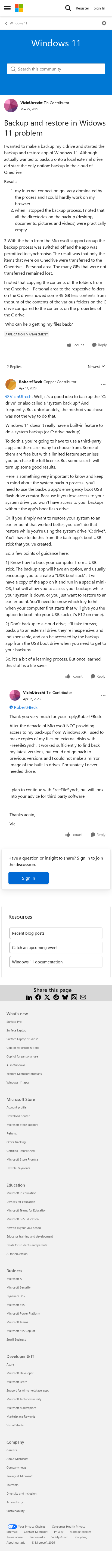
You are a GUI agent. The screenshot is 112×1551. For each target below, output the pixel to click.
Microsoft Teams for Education (26, 1210)
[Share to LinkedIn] (29, 996)
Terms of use (15, 1537)
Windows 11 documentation (37, 961)
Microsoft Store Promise (22, 1159)
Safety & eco (59, 1537)
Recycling (81, 1537)
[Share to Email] (83, 996)
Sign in (28, 878)
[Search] (68, 8)
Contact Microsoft (36, 1532)
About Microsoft (17, 1459)
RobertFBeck (30, 381)
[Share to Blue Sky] (65, 996)
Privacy (58, 1532)
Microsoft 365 (16, 1305)
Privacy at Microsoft (20, 1476)
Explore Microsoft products (24, 1074)
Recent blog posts (28, 933)
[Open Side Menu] (7, 8)
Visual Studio (15, 1425)
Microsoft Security (18, 1287)
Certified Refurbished (21, 1151)
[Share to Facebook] (38, 996)
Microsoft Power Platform (23, 1313)
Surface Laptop (16, 1030)
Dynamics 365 (16, 1296)
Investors (12, 1485)
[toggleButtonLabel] (104, 23)
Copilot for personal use (22, 1056)
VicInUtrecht (31, 102)
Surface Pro (14, 1022)
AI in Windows (16, 1065)
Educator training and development (30, 1236)
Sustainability (15, 1511)
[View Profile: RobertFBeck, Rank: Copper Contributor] (10, 384)
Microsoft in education (21, 1193)
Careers (12, 1450)
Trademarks (37, 1537)
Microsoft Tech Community (24, 1399)
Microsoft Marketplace (21, 1408)
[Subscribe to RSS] (74, 996)
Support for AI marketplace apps (28, 1390)
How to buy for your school (24, 1228)
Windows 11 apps (18, 1082)
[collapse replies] (56, 377)
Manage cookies (80, 1532)
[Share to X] (47, 996)
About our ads (16, 1542)
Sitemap (12, 1532)
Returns (12, 1133)
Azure (10, 1364)
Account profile (16, 1107)
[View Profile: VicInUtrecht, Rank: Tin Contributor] (11, 105)
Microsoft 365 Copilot (21, 1331)
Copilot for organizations (23, 1048)
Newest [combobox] (96, 366)
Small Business (16, 1339)
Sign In (99, 8)
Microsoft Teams (17, 1322)
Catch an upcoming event (35, 947)
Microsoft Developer (20, 1373)
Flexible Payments (18, 1168)
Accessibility (15, 1502)
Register (82, 8)
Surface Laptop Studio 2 (22, 1039)
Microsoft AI (15, 1279)
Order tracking (16, 1142)
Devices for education (21, 1202)
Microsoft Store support (22, 1125)
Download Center (18, 1116)
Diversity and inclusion (21, 1493)
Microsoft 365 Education (23, 1219)
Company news (16, 1467)
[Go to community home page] (19, 8)
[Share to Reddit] (56, 996)
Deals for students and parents (27, 1245)
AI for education (17, 1254)
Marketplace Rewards (21, 1416)
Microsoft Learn (17, 1382)
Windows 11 (18, 23)
